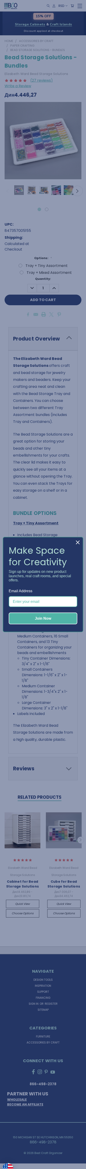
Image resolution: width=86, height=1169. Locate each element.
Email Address (20, 591)
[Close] (77, 542)
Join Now (43, 618)
